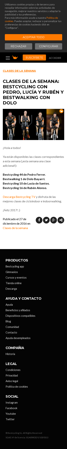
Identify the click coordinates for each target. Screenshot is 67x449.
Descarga (11, 288)
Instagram (12, 402)
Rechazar (18, 46)
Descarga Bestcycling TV (19, 196)
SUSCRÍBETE (34, 57)
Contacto (11, 332)
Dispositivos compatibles (20, 315)
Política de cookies (17, 386)
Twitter (10, 419)
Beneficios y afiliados (18, 310)
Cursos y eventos (16, 277)
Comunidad (12, 326)
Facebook (11, 408)
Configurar (48, 46)
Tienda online (14, 283)
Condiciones (13, 369)
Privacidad (12, 375)
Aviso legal (12, 381)
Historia (10, 354)
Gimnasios (12, 272)
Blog (8, 321)
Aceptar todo (33, 37)
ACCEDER (55, 57)
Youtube (11, 413)
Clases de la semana (19, 71)
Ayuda (9, 304)
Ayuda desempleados (18, 338)
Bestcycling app (15, 266)
